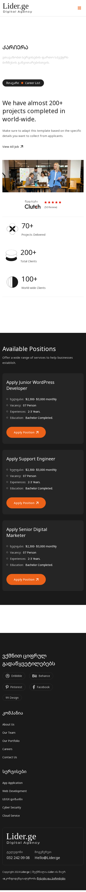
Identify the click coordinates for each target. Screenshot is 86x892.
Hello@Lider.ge (47, 857)
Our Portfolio (11, 741)
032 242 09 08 (18, 857)
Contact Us (9, 757)
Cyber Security (11, 807)
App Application (12, 783)
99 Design (12, 697)
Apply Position (24, 432)
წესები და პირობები (51, 878)
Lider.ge (25, 872)
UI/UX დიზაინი (12, 799)
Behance (44, 676)
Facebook (43, 687)
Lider (51, 872)
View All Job (10, 147)
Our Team (8, 732)
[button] (38, 185)
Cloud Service (11, 815)
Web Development (14, 791)
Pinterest (16, 687)
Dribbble (16, 676)
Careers (7, 749)
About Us (8, 724)
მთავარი (12, 83)
